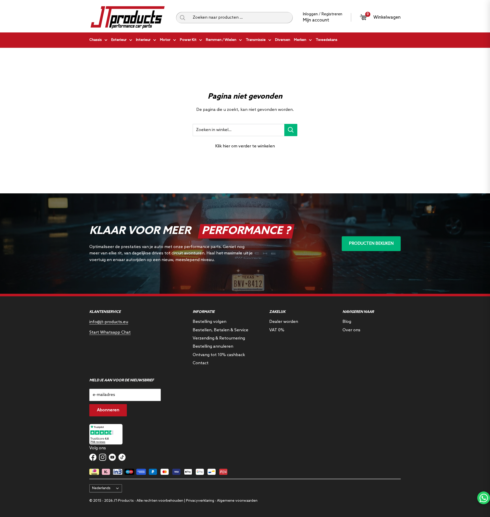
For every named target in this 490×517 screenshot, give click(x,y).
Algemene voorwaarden (237, 501)
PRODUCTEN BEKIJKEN (371, 243)
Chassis (95, 40)
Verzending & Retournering (219, 338)
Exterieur (119, 40)
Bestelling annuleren (213, 346)
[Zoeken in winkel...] (290, 130)
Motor (165, 40)
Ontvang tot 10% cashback (219, 355)
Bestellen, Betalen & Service (220, 330)
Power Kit (188, 40)
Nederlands (101, 488)
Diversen (282, 40)
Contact (201, 363)
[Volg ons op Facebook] (92, 457)
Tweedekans (326, 40)
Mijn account (316, 20)
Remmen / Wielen (221, 40)
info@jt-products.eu (108, 322)
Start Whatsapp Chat (110, 332)
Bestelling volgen (209, 321)
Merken (300, 40)
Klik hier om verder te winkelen (245, 146)
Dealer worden (283, 321)
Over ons (351, 330)
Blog (346, 321)
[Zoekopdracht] (182, 17)
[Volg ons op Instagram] (102, 457)
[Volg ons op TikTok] (122, 457)
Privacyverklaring (200, 501)
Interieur (143, 40)
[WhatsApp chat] (483, 497)
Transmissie (256, 40)
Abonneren (108, 410)
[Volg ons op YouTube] (112, 457)
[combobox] (241, 17)
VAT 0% (276, 330)
